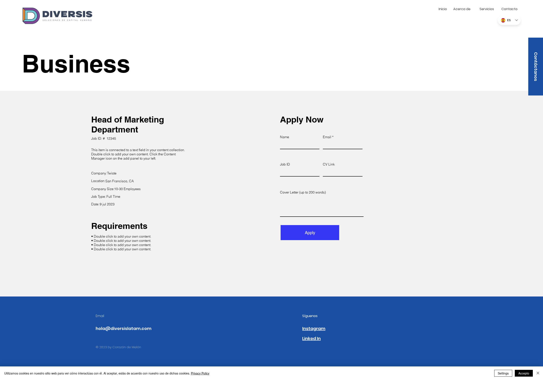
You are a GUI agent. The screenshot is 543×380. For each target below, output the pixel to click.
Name (284, 137)
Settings (503, 373)
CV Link (329, 164)
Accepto (523, 373)
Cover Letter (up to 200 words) (303, 192)
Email (327, 137)
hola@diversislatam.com (123, 328)
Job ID (285, 164)
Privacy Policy (200, 373)
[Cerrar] (537, 373)
